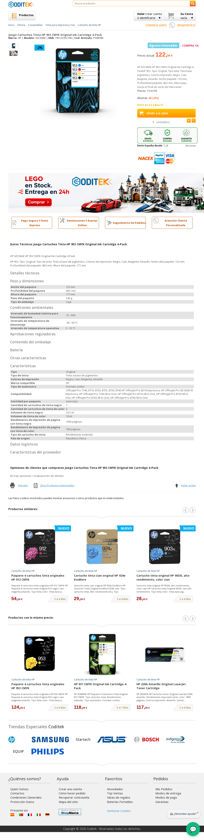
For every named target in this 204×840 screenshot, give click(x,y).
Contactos (17, 793)
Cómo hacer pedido (72, 793)
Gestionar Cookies (119, 811)
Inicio (11, 25)
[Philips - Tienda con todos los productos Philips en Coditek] (47, 752)
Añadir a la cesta (157, 113)
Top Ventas (115, 793)
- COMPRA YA (174, 45)
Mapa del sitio (68, 802)
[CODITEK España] (37, 4)
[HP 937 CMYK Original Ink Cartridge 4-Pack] (102, 655)
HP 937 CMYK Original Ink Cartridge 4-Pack (100, 686)
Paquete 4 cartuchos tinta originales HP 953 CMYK (37, 686)
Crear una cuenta (70, 789)
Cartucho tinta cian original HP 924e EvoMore (100, 577)
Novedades (115, 789)
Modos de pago (166, 797)
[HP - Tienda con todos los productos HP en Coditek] (18, 740)
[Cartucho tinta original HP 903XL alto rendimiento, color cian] (165, 546)
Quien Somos (19, 789)
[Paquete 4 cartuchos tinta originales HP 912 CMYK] (40, 546)
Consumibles (35, 25)
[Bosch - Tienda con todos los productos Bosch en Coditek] (146, 740)
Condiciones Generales (26, 797)
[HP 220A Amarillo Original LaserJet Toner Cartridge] (165, 655)
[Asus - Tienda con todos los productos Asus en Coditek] (112, 740)
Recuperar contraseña (74, 797)
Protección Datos (22, 802)
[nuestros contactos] (172, 25)
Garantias (162, 802)
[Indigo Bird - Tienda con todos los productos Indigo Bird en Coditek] (176, 740)
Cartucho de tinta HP (89, 25)
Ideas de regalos (118, 797)
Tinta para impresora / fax (60, 25)
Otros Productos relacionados (57, 485)
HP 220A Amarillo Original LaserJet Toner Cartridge (161, 686)
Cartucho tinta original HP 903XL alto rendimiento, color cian (162, 577)
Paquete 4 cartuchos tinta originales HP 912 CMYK (37, 577)
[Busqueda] (193, 3)
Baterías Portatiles (120, 802)
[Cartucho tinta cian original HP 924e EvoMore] (102, 546)
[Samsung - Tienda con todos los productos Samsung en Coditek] (50, 740)
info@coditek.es (187, 25)
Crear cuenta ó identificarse (149, 16)
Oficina (21, 25)
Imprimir (23, 485)
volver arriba (188, 485)
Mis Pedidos (163, 789)
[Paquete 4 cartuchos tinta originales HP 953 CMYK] (40, 655)
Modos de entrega (168, 793)
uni (163, 122)
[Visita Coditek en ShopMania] (70, 812)
